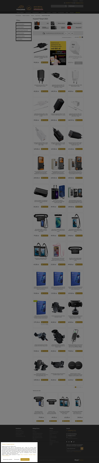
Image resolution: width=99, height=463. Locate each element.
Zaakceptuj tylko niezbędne (7, 459)
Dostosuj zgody (16, 459)
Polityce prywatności (24, 454)
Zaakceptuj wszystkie (25, 459)
